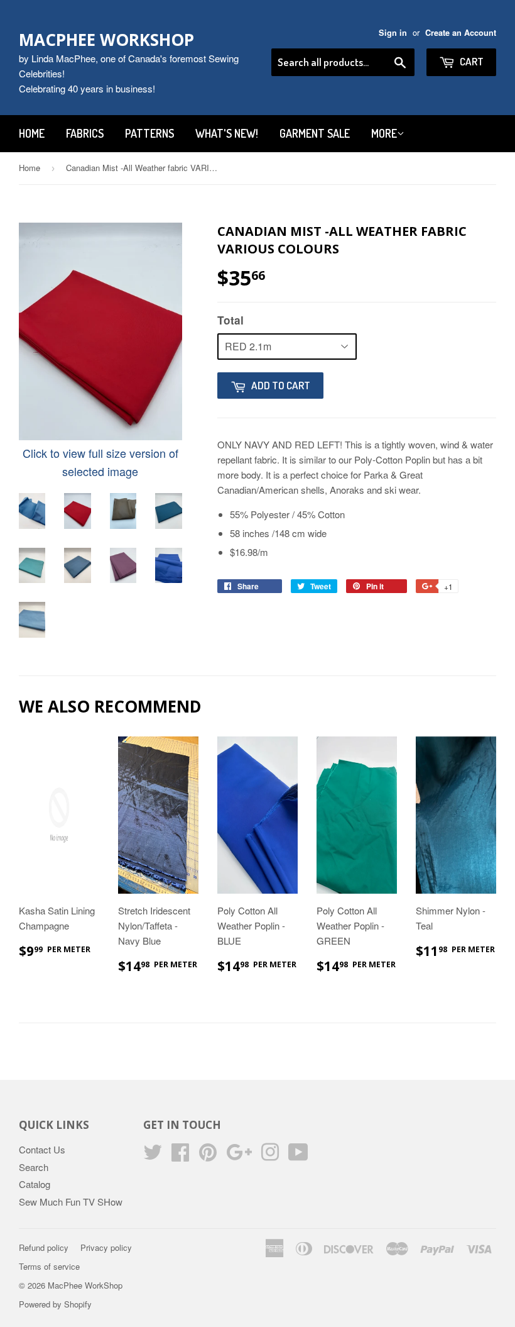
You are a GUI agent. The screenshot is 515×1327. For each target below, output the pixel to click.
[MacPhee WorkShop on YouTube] (298, 1155)
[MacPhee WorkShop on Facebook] (180, 1155)
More (384, 133)
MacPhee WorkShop (106, 39)
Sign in (393, 32)
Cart (471, 61)
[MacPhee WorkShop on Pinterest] (207, 1155)
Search (33, 1167)
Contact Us (42, 1149)
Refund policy (43, 1247)
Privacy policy (106, 1247)
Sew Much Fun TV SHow (70, 1201)
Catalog (34, 1184)
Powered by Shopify (55, 1304)
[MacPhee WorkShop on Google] (239, 1155)
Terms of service (49, 1266)
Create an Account (460, 32)
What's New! (226, 133)
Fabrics (85, 133)
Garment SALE (314, 133)
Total (230, 320)
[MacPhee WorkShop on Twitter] (152, 1155)
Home (32, 133)
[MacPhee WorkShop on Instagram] (270, 1155)
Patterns (149, 133)
